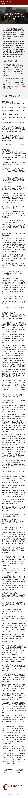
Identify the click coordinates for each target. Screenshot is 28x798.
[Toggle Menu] (25, 3)
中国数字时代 (17, 86)
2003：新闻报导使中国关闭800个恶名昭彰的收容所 (14, 16)
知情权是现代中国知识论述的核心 (8, 770)
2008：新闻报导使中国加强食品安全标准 (19, 770)
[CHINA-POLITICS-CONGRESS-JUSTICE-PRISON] (3, 27)
